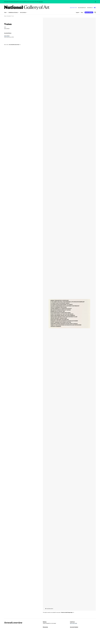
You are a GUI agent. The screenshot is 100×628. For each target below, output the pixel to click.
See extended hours (82, 7)
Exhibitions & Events (13, 12)
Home (5, 16)
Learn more (41, 1)
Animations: (90, 7)
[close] (95, 1)
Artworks (9, 16)
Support (77, 12)
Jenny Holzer (7, 35)
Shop (82, 12)
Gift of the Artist (73, 623)
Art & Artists (23, 12)
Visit (5, 12)
